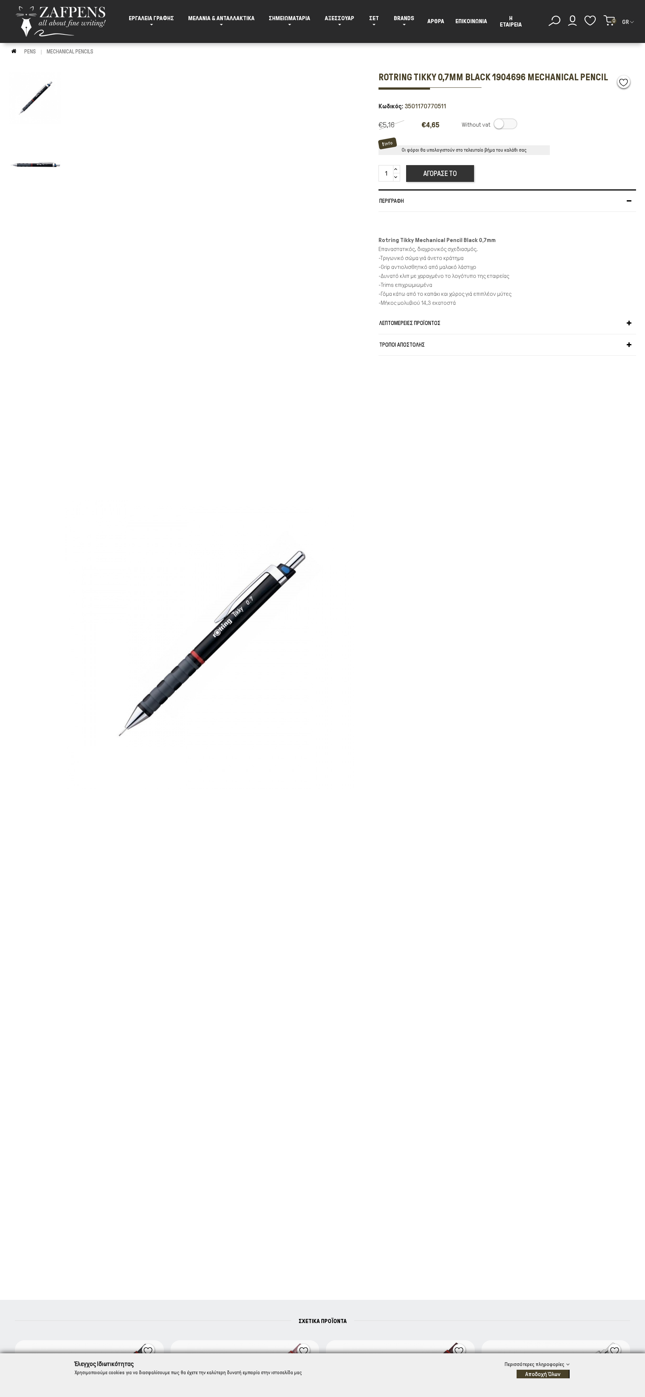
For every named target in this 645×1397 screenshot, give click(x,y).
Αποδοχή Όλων (542, 1374)
